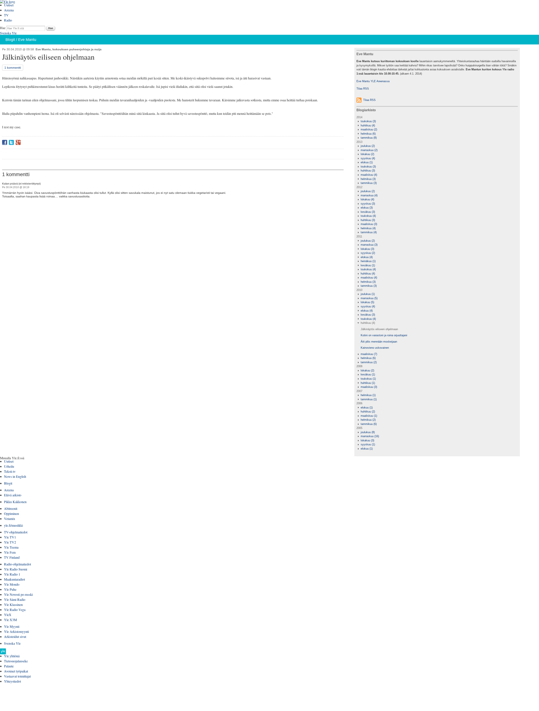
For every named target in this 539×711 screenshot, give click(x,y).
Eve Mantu (27, 39)
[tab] (437, 121)
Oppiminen (11, 513)
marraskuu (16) (370, 436)
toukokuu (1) (368, 378)
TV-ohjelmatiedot (15, 532)
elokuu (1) (367, 162)
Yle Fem (10, 552)
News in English (15, 476)
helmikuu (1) (368, 395)
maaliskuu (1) (369, 415)
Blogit (10, 39)
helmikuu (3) (368, 179)
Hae (2, 27)
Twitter (11, 142)
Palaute (9, 666)
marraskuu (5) (369, 298)
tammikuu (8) (369, 137)
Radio (8, 20)
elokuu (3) (367, 207)
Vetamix (9, 518)
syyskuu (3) (368, 203)
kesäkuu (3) (368, 211)
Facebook (4, 142)
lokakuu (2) (367, 154)
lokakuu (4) (367, 199)
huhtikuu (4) (368, 125)
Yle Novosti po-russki (18, 594)
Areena (9, 10)
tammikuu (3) (369, 183)
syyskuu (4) (368, 158)
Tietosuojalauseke (16, 661)
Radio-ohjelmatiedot (17, 564)
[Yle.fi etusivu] (3, 652)
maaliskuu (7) (369, 354)
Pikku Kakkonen (15, 501)
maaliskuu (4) (369, 174)
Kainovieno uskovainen (375, 347)
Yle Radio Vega (14, 609)
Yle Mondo (11, 584)
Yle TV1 (10, 537)
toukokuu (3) (368, 121)
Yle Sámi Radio (14, 599)
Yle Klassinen (13, 604)
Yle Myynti (11, 626)
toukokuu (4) (368, 215)
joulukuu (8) (368, 432)
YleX (7, 614)
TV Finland (12, 557)
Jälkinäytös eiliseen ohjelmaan (379, 329)
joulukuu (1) (368, 294)
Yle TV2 (10, 542)
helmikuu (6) (368, 133)
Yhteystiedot (12, 681)
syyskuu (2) (368, 252)
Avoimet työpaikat (16, 671)
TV (6, 15)
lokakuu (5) (367, 302)
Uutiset (8, 5)
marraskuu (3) (369, 244)
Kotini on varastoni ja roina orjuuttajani (384, 335)
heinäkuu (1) (368, 261)
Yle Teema (11, 547)
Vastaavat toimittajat (17, 676)
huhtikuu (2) (368, 411)
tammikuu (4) (369, 232)
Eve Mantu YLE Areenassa (373, 81)
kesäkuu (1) (368, 265)
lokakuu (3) (367, 248)
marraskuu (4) (369, 195)
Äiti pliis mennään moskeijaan (379, 341)
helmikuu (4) (368, 228)
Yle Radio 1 (12, 574)
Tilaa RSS (362, 88)
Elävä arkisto (12, 495)
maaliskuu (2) (369, 129)
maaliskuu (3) (369, 224)
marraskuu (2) (369, 150)
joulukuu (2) (368, 145)
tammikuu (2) (369, 362)
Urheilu (9, 466)
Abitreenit (10, 508)
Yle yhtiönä (12, 656)
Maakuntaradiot (14, 579)
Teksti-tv (10, 471)
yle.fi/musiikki (13, 525)
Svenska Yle (8, 33)
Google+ (18, 142)
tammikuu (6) (369, 424)
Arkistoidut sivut (15, 636)
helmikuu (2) (368, 419)
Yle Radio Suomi (15, 569)
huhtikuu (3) (368, 170)
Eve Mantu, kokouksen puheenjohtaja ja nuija (68, 49)
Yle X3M (10, 619)
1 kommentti (12, 67)
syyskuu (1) (368, 444)
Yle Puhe (10, 589)
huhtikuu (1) (368, 382)
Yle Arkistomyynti (16, 631)
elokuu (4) (367, 257)
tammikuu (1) (369, 399)
